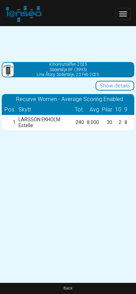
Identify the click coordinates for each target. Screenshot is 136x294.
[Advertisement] (68, 43)
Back (68, 288)
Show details (115, 86)
